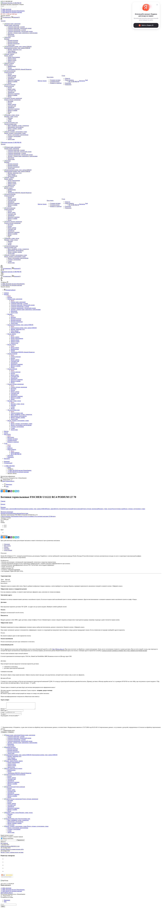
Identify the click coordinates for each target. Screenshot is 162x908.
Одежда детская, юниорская (19, 387)
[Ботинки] (20, 37)
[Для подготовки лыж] (20, 122)
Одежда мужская (16, 356)
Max (7, 486)
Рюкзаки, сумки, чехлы (17, 404)
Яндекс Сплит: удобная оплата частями (12, 852)
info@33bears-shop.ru (8, 481)
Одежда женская (15, 372)
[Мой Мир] (6, 491)
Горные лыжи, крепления (18, 302)
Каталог (9, 297)
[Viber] (11, 491)
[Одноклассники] (4, 491)
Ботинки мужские (6, 513)
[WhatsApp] (13, 491)
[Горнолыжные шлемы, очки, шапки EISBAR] (20, 46)
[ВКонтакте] (2, 491)
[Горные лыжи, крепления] (20, 24)
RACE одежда (15, 347)
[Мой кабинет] (1, 19)
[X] (9, 491)
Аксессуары (24, 513)
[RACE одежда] (20, 63)
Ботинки (13, 317)
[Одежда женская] (20, 84)
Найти (2, 906)
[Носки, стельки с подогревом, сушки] (20, 131)
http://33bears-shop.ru (58, 649)
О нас (9, 446)
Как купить (10, 437)
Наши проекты (15, 452)
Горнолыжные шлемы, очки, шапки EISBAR (24, 327)
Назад (9, 296)
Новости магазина (7, 838)
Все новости (4, 843)
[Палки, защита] (20, 54)
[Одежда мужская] (20, 71)
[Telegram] (18, 491)
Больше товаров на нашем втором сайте (12, 849)
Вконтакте (9, 484)
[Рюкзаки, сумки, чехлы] (20, 115)
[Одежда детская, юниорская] (20, 98)
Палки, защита (15, 337)
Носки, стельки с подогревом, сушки (21, 423)
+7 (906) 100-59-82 (6, 9)
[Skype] (16, 491)
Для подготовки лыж (17, 413)
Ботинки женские (16, 513)
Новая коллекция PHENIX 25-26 (10, 846)
